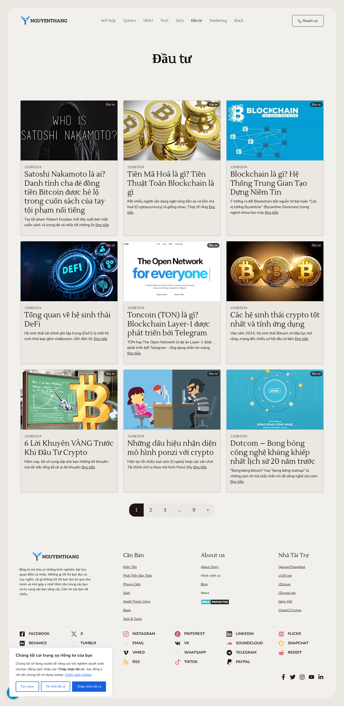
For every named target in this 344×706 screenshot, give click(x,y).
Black (238, 20)
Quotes (129, 20)
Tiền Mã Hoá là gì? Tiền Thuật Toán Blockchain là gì (170, 183)
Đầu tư (196, 20)
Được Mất (285, 601)
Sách (180, 20)
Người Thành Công (136, 601)
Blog (204, 584)
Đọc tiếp (102, 225)
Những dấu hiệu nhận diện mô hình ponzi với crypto (171, 447)
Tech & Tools (132, 619)
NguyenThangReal (291, 567)
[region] (60, 672)
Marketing (218, 20)
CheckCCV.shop (289, 610)
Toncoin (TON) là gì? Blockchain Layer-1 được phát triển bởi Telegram (168, 324)
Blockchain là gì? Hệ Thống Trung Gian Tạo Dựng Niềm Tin (268, 183)
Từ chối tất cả (55, 686)
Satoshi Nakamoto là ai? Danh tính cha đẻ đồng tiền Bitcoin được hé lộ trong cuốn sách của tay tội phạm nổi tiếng (64, 192)
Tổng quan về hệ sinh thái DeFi (67, 319)
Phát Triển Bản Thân (137, 575)
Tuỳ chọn (27, 686)
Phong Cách (132, 584)
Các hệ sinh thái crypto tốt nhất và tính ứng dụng (275, 319)
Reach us (310, 20)
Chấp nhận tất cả (89, 686)
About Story (210, 567)
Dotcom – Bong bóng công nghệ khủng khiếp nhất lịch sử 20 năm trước (272, 452)
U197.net (285, 575)
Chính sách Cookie (78, 675)
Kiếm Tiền (130, 567)
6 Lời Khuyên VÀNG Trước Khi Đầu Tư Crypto (68, 447)
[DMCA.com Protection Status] (215, 602)
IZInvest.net (287, 593)
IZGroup (284, 584)
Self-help (108, 20)
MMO (148, 20)
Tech (164, 20)
